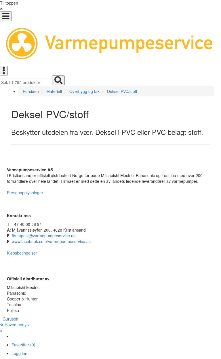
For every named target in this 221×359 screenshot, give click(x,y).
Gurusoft (10, 319)
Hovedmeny (15, 324)
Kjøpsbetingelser (22, 253)
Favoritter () (23, 345)
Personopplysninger (25, 192)
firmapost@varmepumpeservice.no (44, 235)
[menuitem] (116, 336)
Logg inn (19, 353)
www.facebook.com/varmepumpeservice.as (51, 241)
